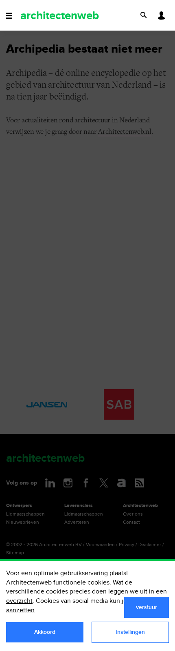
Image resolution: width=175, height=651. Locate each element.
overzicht (19, 601)
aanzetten (20, 610)
